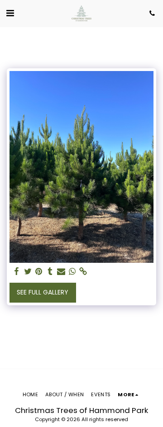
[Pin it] (39, 271)
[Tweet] (28, 271)
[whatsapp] (72, 271)
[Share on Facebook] (17, 271)
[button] (10, 13)
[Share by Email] (61, 271)
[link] (83, 271)
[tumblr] (50, 271)
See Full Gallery (42, 292)
